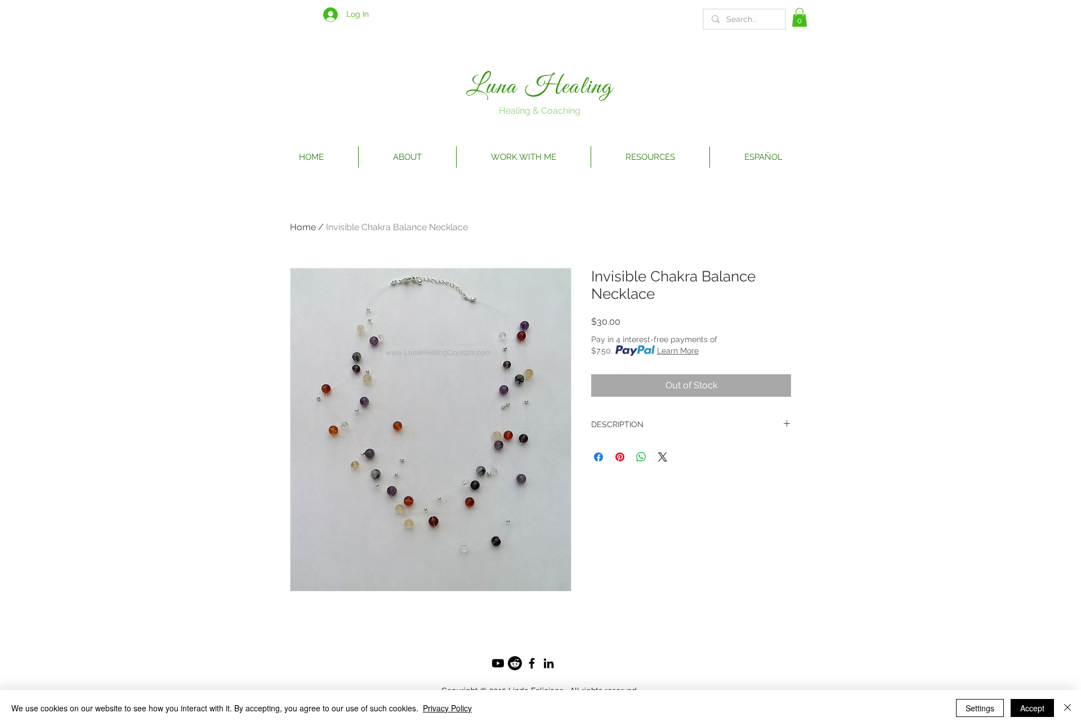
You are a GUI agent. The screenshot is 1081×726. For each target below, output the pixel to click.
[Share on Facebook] (598, 457)
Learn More (678, 350)
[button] (799, 17)
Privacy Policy (447, 708)
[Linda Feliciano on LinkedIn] (549, 663)
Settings (980, 708)
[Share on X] (662, 457)
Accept (1032, 708)
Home (303, 227)
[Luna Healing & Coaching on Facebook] (532, 663)
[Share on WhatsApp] (641, 457)
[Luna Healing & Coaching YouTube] (498, 663)
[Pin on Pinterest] (620, 457)
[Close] (1067, 708)
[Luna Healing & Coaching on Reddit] (515, 663)
